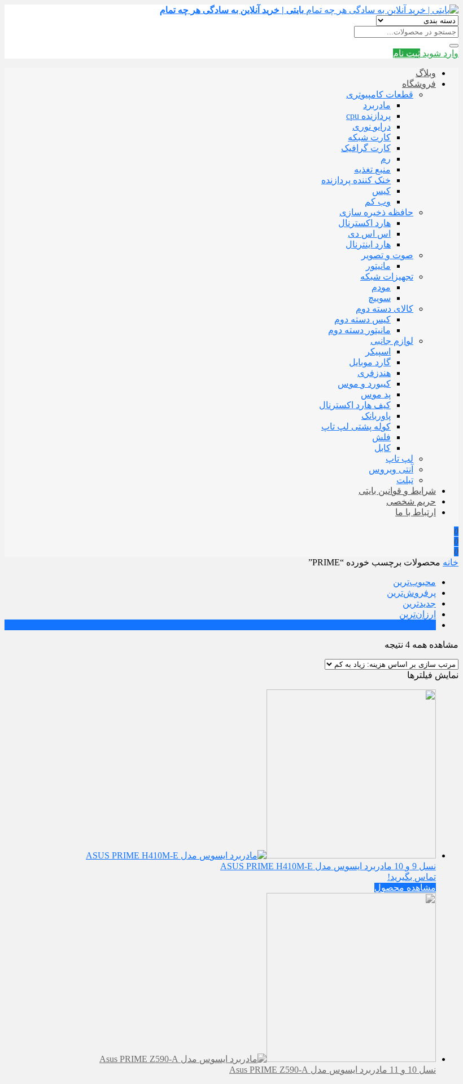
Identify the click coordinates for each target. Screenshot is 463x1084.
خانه (450, 562)
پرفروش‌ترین (411, 593)
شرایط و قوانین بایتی (397, 490)
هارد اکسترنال (364, 223)
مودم (381, 287)
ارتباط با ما (415, 512)
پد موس (376, 394)
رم (386, 158)
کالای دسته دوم (384, 308)
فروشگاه (419, 84)
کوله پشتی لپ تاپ (356, 426)
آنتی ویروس (391, 469)
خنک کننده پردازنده (356, 180)
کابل (382, 448)
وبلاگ (426, 73)
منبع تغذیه (372, 169)
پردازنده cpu (368, 116)
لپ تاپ (399, 458)
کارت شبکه (369, 137)
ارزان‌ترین (417, 614)
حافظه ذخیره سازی (376, 212)
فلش (381, 437)
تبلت (404, 480)
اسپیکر (378, 351)
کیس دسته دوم (362, 319)
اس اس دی (369, 233)
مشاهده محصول (405, 887)
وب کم (378, 201)
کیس (381, 191)
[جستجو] (453, 45)
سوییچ (379, 298)
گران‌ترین (418, 625)
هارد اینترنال (368, 244)
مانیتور (378, 266)
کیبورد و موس (364, 383)
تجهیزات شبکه (386, 276)
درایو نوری (371, 126)
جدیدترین (419, 603)
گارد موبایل (370, 362)
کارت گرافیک (366, 148)
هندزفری (374, 373)
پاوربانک (376, 416)
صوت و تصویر (387, 255)
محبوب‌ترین (414, 582)
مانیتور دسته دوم (359, 330)
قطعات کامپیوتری (379, 94)
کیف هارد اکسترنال (355, 405)
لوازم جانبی (391, 341)
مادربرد (377, 105)
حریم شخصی (411, 501)
